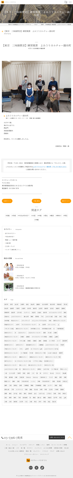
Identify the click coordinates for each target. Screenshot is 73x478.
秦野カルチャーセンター (11, 357)
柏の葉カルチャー (49, 361)
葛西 (6, 393)
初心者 (36, 389)
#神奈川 (58, 215)
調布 (25, 393)
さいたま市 (12, 373)
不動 (6, 377)
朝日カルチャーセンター (22, 328)
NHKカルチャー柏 (49, 365)
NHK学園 (7, 320)
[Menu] (70, 2)
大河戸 (17, 324)
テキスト (58, 373)
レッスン (33, 381)
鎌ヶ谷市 (26, 316)
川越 (31, 401)
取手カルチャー (9, 361)
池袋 (18, 381)
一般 (6, 373)
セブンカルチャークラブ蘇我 (39, 336)
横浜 (15, 397)
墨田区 (38, 304)
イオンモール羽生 (9, 328)
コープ (58, 341)
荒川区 (65, 304)
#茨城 (14, 215)
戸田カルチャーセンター (11, 349)
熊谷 (35, 401)
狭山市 (32, 304)
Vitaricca (28, 377)
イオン (21, 349)
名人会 (52, 373)
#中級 (40, 215)
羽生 (49, 401)
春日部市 (65, 341)
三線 (10, 385)
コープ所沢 (52, 341)
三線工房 (8, 243)
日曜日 (34, 341)
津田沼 (49, 397)
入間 (6, 401)
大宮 (10, 401)
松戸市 (55, 397)
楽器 (56, 385)
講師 (6, 385)
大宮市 (44, 324)
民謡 (53, 381)
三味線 (56, 389)
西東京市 (7, 312)
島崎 (40, 341)
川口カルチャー (22, 332)
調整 (31, 389)
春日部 (15, 401)
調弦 (56, 377)
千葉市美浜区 (60, 328)
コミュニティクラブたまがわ (39, 320)
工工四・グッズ (10, 246)
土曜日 (56, 336)
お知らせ (65, 381)
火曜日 (55, 332)
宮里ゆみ (7, 316)
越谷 (27, 304)
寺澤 (41, 389)
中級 (45, 389)
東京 (60, 377)
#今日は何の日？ (23, 215)
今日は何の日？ (10, 236)
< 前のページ (7, 201)
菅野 (44, 332)
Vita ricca (35, 377)
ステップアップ (26, 320)
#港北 (46, 215)
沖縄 (39, 381)
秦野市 (61, 353)
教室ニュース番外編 (11, 240)
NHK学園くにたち (35, 328)
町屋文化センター (9, 324)
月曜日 (50, 336)
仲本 (60, 316)
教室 (60, 385)
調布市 (34, 308)
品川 (35, 393)
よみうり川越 (49, 316)
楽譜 (44, 385)
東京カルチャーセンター (59, 320)
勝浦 (34, 397)
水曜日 (22, 336)
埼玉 (60, 397)
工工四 (50, 389)
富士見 (54, 401)
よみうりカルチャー (16, 316)
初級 (26, 389)
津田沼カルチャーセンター (11, 336)
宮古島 (58, 381)
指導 (20, 385)
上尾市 (27, 349)
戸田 (44, 401)
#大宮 (33, 215)
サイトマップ (44, 454)
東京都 (37, 316)
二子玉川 (49, 393)
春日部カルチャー (9, 345)
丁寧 (12, 389)
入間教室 (41, 345)
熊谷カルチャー (15, 320)
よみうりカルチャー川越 (11, 369)
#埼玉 (65, 215)
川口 (26, 401)
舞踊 (32, 385)
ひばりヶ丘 (41, 393)
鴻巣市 (57, 308)
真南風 (45, 341)
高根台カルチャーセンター (36, 357)
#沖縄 (36, 220)
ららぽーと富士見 (52, 353)
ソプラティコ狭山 (37, 361)
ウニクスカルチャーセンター (29, 324)
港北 (6, 397)
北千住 (15, 393)
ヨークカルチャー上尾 (36, 349)
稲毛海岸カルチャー (31, 345)
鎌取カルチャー (23, 357)
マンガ (51, 377)
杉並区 (39, 312)
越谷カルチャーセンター (11, 365)
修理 (24, 373)
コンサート (27, 312)
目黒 (55, 393)
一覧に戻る (36, 201)
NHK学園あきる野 (46, 328)
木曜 (16, 377)
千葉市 (17, 308)
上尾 (65, 397)
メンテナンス (19, 389)
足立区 (52, 308)
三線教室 (26, 385)
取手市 (6, 304)
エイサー (50, 385)
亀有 (10, 393)
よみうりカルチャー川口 (52, 345)
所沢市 (29, 308)
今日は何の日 (25, 381)
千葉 (19, 397)
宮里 (65, 316)
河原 (50, 320)
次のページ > (66, 201)
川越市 (23, 308)
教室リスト (7, 381)
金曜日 (28, 336)
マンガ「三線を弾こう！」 (13, 250)
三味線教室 (38, 385)
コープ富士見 (54, 369)
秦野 (10, 397)
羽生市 (33, 312)
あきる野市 (45, 304)
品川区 (16, 304)
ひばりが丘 (46, 369)
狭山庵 (64, 373)
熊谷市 (6, 308)
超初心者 (7, 389)
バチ (33, 373)
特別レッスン (63, 369)
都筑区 (39, 369)
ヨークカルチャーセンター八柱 (23, 361)
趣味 (14, 381)
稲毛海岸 (25, 397)
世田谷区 (59, 304)
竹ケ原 (31, 353)
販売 (28, 373)
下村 (42, 316)
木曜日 (29, 341)
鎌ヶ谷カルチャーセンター (35, 365)
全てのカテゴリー (10, 233)
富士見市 (52, 304)
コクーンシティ (52, 324)
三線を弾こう (43, 377)
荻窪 (56, 316)
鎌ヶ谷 (39, 397)
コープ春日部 (24, 353)
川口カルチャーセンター (35, 332)
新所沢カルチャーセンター (11, 353)
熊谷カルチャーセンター (11, 341)
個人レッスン (22, 365)
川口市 (21, 401)
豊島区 (62, 389)
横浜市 (46, 308)
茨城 (59, 393)
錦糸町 (30, 393)
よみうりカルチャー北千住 (51, 349)
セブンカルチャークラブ (55, 312)
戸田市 (62, 345)
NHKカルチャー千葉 (40, 353)
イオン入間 (22, 341)
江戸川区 (19, 312)
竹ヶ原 (49, 332)
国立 (20, 393)
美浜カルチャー (9, 332)
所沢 (40, 401)
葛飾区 (63, 308)
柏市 (11, 304)
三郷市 (19, 373)
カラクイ (45, 373)
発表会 (15, 385)
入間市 (22, 304)
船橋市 (12, 308)
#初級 (8, 215)
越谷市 (13, 312)
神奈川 (64, 393)
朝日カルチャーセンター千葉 (53, 357)
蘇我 (65, 312)
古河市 (40, 308)
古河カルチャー (20, 345)
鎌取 (44, 397)
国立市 (45, 312)
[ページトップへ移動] (70, 437)
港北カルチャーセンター (29, 369)
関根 (32, 316)
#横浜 (52, 215)
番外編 (11, 377)
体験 (65, 377)
